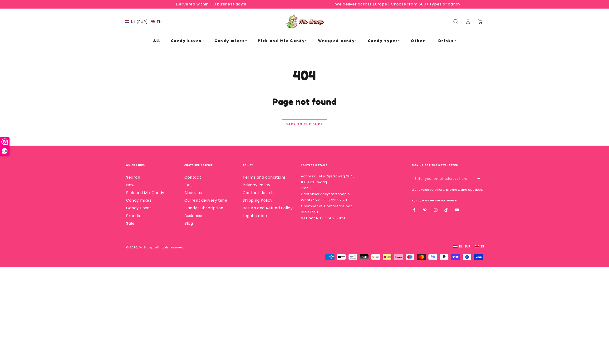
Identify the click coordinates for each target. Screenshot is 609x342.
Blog (188, 223)
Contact (192, 177)
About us (193, 192)
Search (133, 177)
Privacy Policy (256, 185)
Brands (133, 215)
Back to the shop (304, 124)
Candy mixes (139, 200)
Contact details (258, 192)
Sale (130, 223)
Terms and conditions (264, 177)
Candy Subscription (203, 208)
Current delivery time (205, 200)
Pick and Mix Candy (145, 192)
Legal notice (255, 215)
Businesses (195, 215)
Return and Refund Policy (268, 208)
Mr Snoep (146, 247)
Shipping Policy (258, 200)
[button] (143, 22)
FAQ (188, 185)
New (130, 185)
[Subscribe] (480, 178)
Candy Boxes (139, 208)
